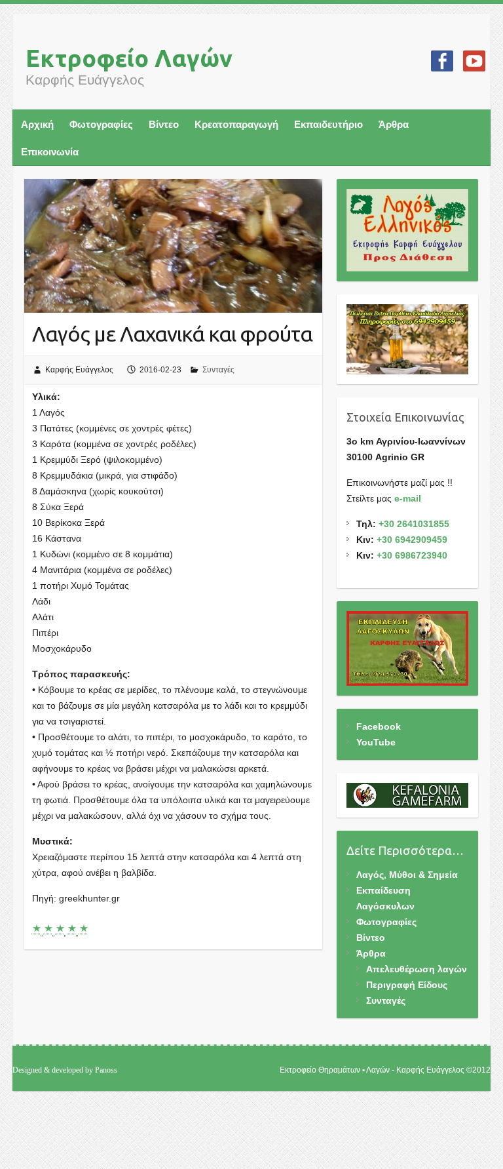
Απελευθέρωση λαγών (416, 969)
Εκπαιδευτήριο (328, 124)
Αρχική (37, 124)
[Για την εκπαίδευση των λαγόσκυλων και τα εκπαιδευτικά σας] (407, 648)
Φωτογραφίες (101, 124)
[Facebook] (442, 60)
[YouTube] (474, 60)
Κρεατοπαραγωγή (236, 124)
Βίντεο (164, 124)
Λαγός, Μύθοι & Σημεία (407, 874)
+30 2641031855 (414, 524)
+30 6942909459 (412, 539)
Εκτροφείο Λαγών (129, 58)
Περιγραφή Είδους (406, 985)
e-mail (407, 498)
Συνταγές (218, 369)
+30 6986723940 (412, 555)
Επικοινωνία (50, 151)
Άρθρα (394, 124)
